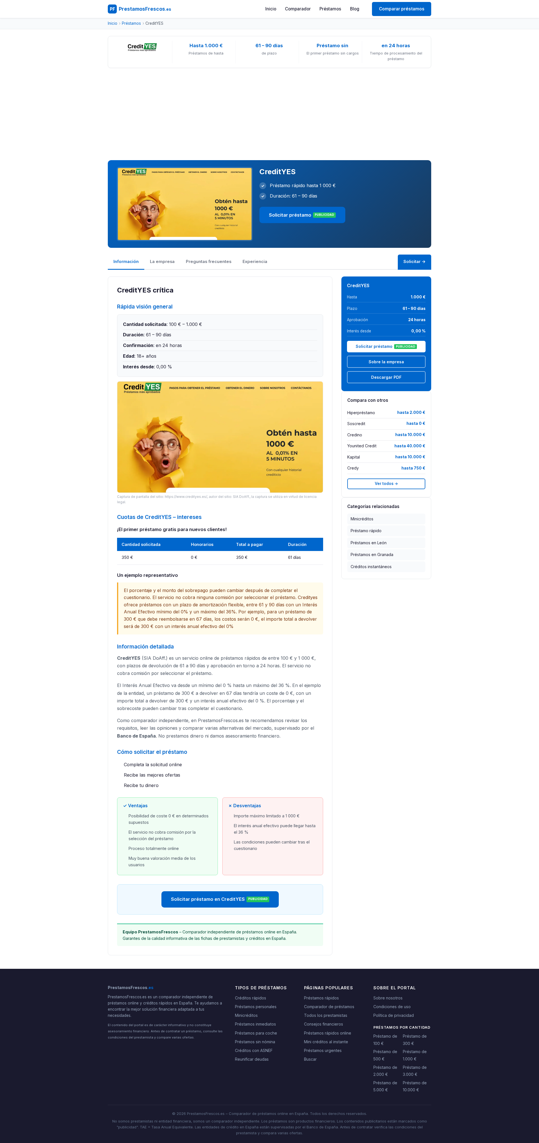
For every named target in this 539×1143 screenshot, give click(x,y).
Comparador (298, 9)
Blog (354, 9)
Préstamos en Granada (372, 554)
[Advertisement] (269, 114)
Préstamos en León (369, 542)
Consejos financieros (323, 1024)
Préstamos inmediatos (255, 1024)
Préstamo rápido (366, 530)
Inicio (270, 9)
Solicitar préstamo (301, 215)
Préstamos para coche (256, 1033)
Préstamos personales (256, 1006)
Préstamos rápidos (321, 997)
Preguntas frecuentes (208, 261)
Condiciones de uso (392, 1006)
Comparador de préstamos (329, 1006)
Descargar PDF (386, 377)
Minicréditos (362, 518)
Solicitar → (414, 261)
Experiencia (255, 261)
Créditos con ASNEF (254, 1050)
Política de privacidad (393, 1015)
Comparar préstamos (401, 9)
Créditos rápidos (250, 997)
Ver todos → (386, 483)
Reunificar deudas (252, 1059)
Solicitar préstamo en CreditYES (219, 899)
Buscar (310, 1059)
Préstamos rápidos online (327, 1033)
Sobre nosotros (388, 997)
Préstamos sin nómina (255, 1041)
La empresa (162, 261)
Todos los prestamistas (325, 1015)
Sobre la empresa (386, 361)
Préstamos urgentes (323, 1050)
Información (126, 261)
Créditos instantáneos (371, 566)
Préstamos (330, 9)
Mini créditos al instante (326, 1041)
